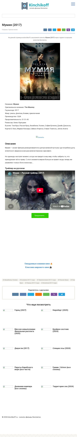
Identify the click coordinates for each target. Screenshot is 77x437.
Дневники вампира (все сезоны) (23, 387)
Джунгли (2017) (22, 348)
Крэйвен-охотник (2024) (61, 330)
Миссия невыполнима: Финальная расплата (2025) (25, 331)
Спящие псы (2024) (62, 348)
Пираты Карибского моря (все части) (24, 368)
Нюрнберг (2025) (60, 310)
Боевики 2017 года (28, 280)
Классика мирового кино (37, 267)
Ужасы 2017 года (33, 283)
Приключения (13, 30)
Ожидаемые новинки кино (37, 263)
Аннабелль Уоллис (11, 280)
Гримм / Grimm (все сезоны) (62, 368)
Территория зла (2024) (63, 386)
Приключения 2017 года (47, 280)
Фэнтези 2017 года (50, 283)
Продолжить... (40, 215)
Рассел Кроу (63, 280)
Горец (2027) (20, 310)
